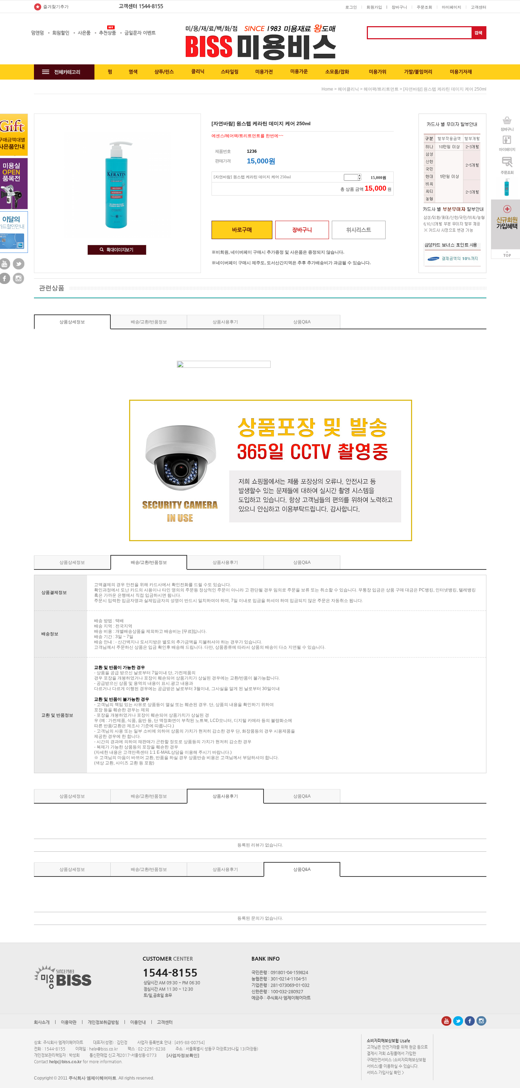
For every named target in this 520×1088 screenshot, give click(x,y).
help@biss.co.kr (65, 1061)
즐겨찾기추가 (56, 6)
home (327, 89)
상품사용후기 (225, 321)
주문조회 (424, 7)
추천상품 (107, 32)
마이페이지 (451, 7)
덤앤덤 (37, 32)
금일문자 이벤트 (140, 32)
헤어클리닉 (348, 89)
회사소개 (42, 1022)
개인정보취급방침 (103, 1022)
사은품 (84, 32)
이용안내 (138, 1022)
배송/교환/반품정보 (149, 321)
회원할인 (60, 32)
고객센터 (478, 7)
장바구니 (399, 7)
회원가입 (374, 7)
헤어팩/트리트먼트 (381, 89)
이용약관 (68, 1022)
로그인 (351, 7)
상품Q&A (302, 321)
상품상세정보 (72, 321)
